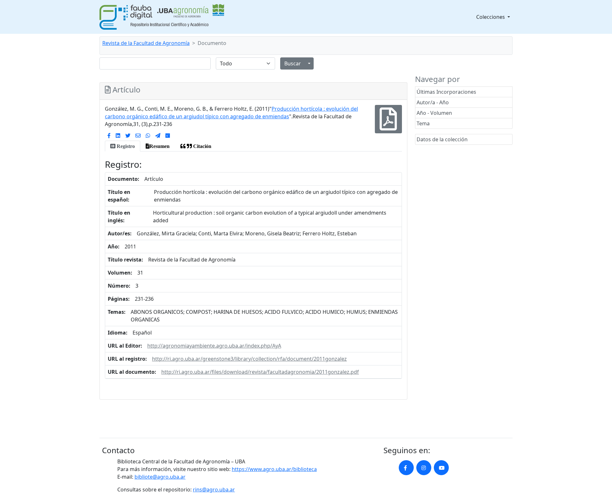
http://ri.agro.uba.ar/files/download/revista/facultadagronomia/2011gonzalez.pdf (260, 371)
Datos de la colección (442, 139)
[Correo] (138, 135)
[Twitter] (128, 135)
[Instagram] (423, 467)
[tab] (122, 146)
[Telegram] (158, 135)
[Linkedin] (118, 135)
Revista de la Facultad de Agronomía (146, 43)
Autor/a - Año (433, 102)
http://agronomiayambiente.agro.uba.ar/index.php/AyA (214, 345)
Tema (423, 123)
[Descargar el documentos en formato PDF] (388, 123)
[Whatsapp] (148, 135)
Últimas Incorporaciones (446, 91)
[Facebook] (109, 135)
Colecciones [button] (491, 16)
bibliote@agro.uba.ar (160, 476)
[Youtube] (441, 467)
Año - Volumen (434, 112)
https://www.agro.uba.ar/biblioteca (274, 469)
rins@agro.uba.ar (214, 489)
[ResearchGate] (167, 135)
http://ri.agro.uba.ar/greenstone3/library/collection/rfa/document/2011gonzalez (249, 358)
